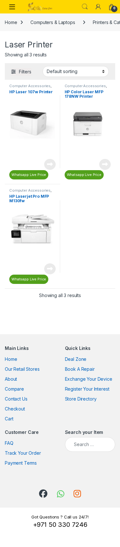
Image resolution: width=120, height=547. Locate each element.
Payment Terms (21, 463)
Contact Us (16, 399)
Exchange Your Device (88, 379)
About (11, 379)
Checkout (15, 408)
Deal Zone (76, 359)
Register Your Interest (87, 389)
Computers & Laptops (52, 22)
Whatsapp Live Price (29, 174)
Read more (50, 164)
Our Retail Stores (22, 369)
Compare (14, 389)
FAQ (9, 443)
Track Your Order (23, 453)
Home (11, 22)
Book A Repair (80, 369)
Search (84, 6)
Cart (9, 418)
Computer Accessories (30, 86)
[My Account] (98, 7)
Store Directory (81, 399)
